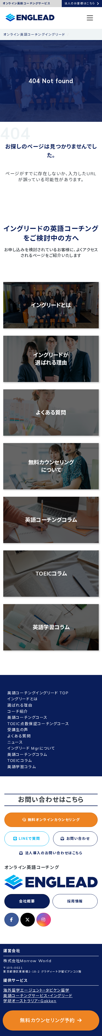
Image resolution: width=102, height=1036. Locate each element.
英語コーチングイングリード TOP (38, 692)
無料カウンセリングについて (51, 466)
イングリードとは (51, 305)
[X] (27, 919)
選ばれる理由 (20, 705)
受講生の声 (17, 729)
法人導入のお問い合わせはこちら (52, 853)
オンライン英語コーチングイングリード (34, 34)
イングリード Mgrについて (31, 748)
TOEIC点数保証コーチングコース (38, 723)
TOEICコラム (51, 573)
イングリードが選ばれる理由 (51, 359)
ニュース (15, 742)
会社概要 (27, 901)
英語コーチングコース (27, 717)
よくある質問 (51, 412)
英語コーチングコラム (51, 519)
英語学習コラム (51, 627)
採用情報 (75, 901)
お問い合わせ (77, 838)
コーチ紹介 (17, 711)
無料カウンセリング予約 (47, 1020)
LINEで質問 (28, 838)
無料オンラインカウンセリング (53, 819)
